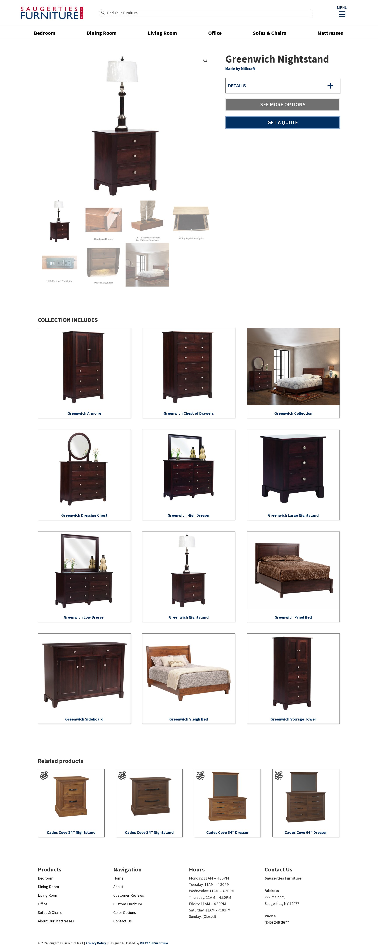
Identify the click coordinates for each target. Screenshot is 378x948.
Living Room (162, 33)
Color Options (124, 912)
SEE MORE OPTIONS (283, 104)
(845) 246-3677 (277, 922)
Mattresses (330, 33)
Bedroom (44, 33)
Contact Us (122, 921)
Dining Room (102, 33)
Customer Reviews (128, 895)
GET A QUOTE (283, 122)
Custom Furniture (127, 903)
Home (118, 878)
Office (215, 33)
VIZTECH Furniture (154, 943)
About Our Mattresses (56, 921)
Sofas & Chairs (269, 33)
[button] (205, 61)
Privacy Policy (96, 943)
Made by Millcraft (240, 68)
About (118, 886)
